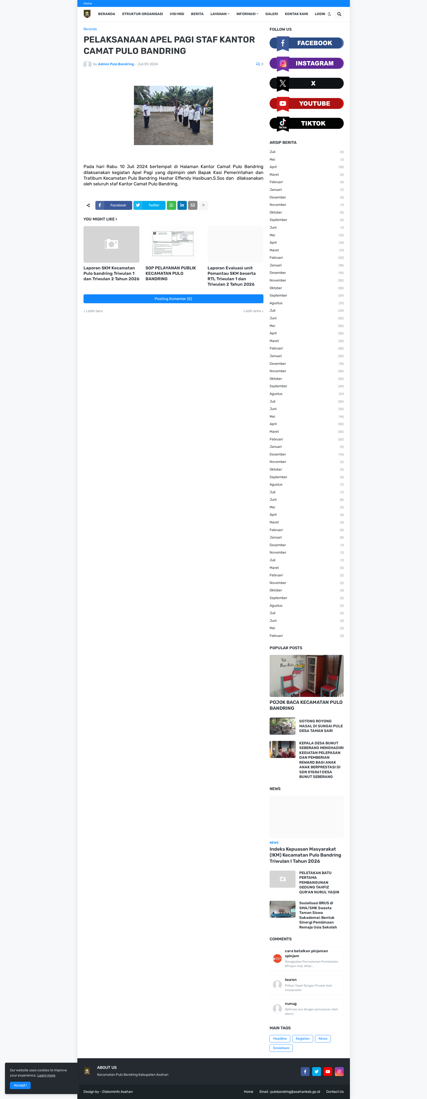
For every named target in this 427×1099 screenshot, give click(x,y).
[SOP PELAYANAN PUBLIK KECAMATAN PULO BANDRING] (173, 244)
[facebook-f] (305, 1071)
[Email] (192, 205)
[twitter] (316, 1071)
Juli (307, 152)
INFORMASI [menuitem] (246, 14)
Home (88, 3)
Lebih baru (94, 311)
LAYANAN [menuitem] (219, 14)
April (307, 167)
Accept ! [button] (20, 1085)
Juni (307, 227)
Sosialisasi (281, 1048)
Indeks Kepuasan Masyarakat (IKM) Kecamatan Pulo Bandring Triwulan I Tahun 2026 (305, 855)
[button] (329, 14)
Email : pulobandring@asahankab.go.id (289, 1092)
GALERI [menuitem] (271, 14)
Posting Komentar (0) (173, 299)
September (307, 220)
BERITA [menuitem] (197, 14)
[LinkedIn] (182, 205)
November (307, 205)
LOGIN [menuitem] (320, 14)
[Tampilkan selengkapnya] (203, 205)
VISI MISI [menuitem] (177, 14)
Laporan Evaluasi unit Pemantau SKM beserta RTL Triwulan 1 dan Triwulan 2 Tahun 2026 (232, 276)
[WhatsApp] (171, 205)
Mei (307, 159)
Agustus (307, 303)
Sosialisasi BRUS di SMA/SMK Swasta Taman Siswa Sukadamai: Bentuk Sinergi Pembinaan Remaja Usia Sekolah (318, 915)
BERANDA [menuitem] (106, 14)
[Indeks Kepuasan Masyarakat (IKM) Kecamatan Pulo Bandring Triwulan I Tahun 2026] (307, 817)
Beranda (90, 29)
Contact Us (335, 1092)
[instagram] (339, 1071)
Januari (307, 190)
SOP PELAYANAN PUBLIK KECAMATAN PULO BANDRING (171, 273)
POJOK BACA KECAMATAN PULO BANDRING (306, 705)
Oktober (307, 212)
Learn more (46, 1075)
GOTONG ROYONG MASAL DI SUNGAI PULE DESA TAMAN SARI (321, 726)
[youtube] (327, 1071)
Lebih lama (252, 311)
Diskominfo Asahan (117, 1092)
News (323, 1038)
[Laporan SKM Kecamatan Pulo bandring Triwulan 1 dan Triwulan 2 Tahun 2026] (111, 244)
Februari (307, 182)
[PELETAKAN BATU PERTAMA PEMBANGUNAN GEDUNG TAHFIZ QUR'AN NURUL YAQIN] (283, 879)
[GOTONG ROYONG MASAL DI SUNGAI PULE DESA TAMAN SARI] (283, 726)
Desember (307, 197)
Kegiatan (303, 1038)
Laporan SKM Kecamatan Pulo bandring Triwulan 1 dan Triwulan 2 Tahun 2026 (111, 273)
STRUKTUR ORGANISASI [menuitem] (142, 14)
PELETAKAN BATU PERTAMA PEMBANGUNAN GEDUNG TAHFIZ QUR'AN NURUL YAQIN (319, 882)
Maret (307, 174)
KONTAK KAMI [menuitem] (296, 14)
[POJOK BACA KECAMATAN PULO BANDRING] (307, 676)
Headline (280, 1038)
